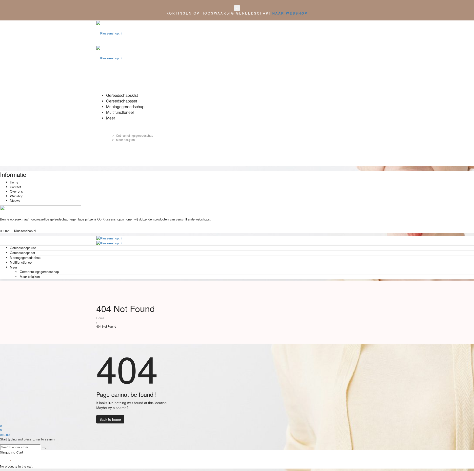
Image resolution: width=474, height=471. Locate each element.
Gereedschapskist (23, 247)
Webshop (16, 196)
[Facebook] (1, 226)
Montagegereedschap (25, 257)
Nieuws (15, 200)
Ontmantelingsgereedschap (39, 271)
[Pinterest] (6, 226)
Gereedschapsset (22, 252)
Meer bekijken (30, 276)
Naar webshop (290, 13)
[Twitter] (3, 226)
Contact (15, 187)
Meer (13, 267)
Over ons (16, 191)
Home (14, 182)
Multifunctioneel (21, 262)
